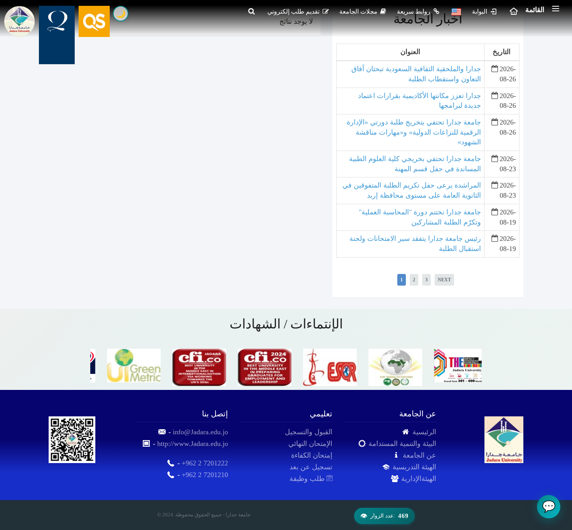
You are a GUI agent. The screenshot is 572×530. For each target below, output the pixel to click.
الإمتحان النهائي (310, 444)
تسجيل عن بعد (311, 467)
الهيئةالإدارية (418, 479)
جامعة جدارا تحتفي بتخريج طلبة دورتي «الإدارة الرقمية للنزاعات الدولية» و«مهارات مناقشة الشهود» (414, 132)
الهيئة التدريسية (414, 467)
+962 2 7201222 (205, 463)
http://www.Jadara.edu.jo (192, 444)
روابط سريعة (414, 11)
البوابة (480, 11)
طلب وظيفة (308, 479)
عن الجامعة (419, 455)
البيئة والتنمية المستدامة (402, 444)
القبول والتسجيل (308, 432)
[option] (123, 366)
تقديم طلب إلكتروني (294, 11)
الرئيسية (424, 432)
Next (444, 280)
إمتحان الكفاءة (311, 455)
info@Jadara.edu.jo (200, 432)
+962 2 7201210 (205, 475)
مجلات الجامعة (359, 11)
